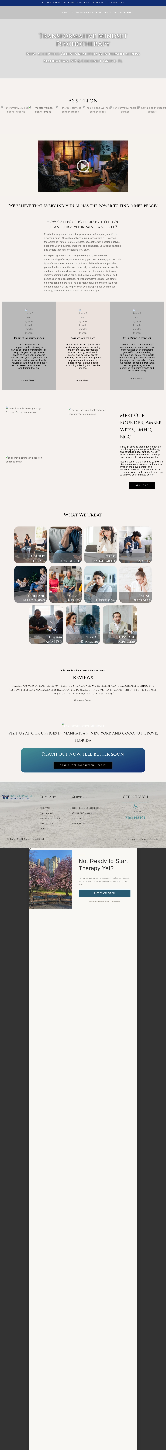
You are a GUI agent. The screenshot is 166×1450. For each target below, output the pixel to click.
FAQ (92, 12)
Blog (130, 12)
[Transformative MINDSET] (83, 726)
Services (117, 12)
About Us (68, 12)
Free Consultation (104, 893)
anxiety (71, 350)
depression (92, 350)
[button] (83, 166)
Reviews (103, 12)
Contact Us (82, 12)
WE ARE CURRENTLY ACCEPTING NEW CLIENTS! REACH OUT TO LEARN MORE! (83, 2)
